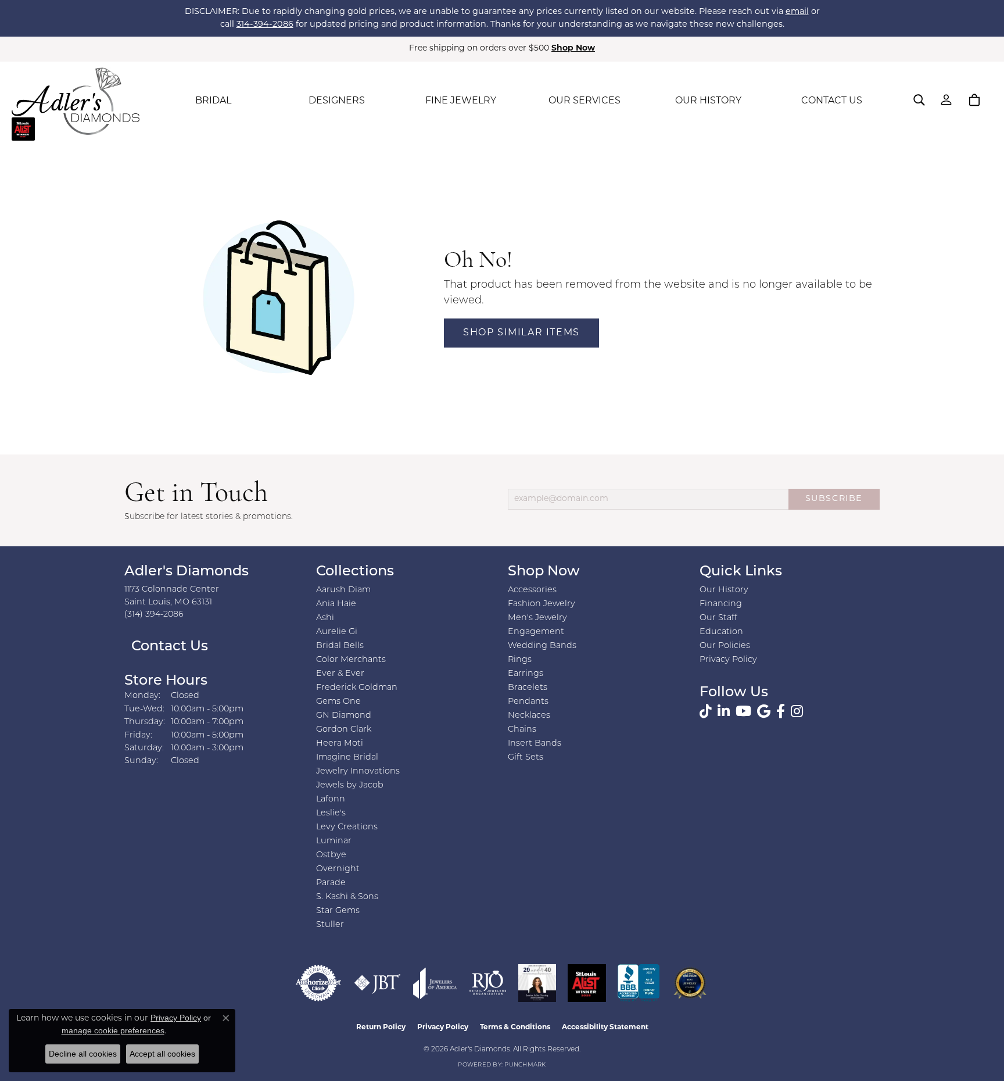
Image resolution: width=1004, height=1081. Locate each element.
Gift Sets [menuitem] (525, 757)
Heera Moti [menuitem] (339, 743)
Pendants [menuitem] (528, 701)
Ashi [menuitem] (325, 618)
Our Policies (725, 646)
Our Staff (718, 618)
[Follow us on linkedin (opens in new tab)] (724, 711)
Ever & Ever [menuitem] (340, 674)
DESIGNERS (337, 101)
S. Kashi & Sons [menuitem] (347, 897)
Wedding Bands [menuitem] (542, 646)
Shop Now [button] (573, 48)
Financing (721, 604)
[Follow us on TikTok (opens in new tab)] (706, 711)
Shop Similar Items (521, 333)
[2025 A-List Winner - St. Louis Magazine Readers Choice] (587, 983)
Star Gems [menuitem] (338, 911)
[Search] (919, 100)
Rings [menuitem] (520, 660)
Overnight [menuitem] (338, 869)
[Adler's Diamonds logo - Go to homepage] (75, 101)
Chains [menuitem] (522, 729)
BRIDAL (213, 101)
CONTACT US (831, 101)
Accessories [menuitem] (532, 590)
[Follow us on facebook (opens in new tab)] (780, 711)
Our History (724, 590)
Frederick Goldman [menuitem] (356, 687)
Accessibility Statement (605, 1027)
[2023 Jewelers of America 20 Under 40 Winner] (537, 983)
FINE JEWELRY (460, 101)
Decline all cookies (83, 1053)
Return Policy (381, 1027)
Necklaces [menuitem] (529, 715)
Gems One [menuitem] (338, 701)
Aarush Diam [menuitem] (343, 590)
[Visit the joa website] (435, 983)
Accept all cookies (162, 1053)
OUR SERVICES (584, 101)
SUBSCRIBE (834, 499)
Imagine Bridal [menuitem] (347, 757)
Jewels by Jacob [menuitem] (349, 785)
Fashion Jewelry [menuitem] (541, 604)
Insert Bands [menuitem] (534, 743)
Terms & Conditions (515, 1027)
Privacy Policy (728, 660)
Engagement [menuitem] (536, 632)
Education (721, 632)
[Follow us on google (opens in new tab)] (763, 711)
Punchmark (525, 1065)
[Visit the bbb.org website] (638, 983)
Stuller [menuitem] (330, 925)
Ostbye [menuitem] (331, 855)
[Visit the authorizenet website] (318, 983)
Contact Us (168, 647)
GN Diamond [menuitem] (343, 715)
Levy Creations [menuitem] (347, 827)
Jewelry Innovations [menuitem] (358, 771)
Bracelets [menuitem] (527, 687)
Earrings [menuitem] (525, 674)
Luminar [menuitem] (334, 841)
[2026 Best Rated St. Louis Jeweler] (690, 983)
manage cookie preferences (113, 1030)
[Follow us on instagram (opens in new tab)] (797, 711)
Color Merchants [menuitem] (351, 660)
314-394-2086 (264, 24)
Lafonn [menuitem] (330, 799)
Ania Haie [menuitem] (336, 604)
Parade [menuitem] (331, 883)
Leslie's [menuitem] (331, 813)
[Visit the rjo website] (488, 983)
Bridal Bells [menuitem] (340, 646)
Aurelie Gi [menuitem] (336, 632)
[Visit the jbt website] (377, 983)
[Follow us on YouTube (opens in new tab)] (743, 711)
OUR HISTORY (708, 101)
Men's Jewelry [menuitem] (537, 618)
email (797, 12)
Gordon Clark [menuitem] (343, 729)
